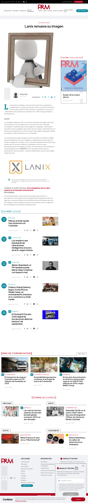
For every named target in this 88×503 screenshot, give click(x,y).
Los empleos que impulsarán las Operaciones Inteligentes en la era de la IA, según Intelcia (22, 245)
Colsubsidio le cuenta (41, 374)
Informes (66, 374)
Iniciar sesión (68, 2)
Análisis (27, 407)
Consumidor (22, 10)
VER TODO (81, 354)
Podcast (49, 10)
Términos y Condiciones (48, 470)
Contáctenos (45, 468)
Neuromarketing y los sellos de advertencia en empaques (77, 441)
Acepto (78, 499)
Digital (40, 10)
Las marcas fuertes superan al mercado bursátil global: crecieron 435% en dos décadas (32, 415)
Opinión (55, 10)
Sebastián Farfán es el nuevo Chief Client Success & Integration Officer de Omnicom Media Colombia (75, 415)
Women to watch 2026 (28, 483)
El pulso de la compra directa (71, 96)
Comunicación (7, 10)
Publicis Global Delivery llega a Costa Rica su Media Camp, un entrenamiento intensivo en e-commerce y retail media (20, 293)
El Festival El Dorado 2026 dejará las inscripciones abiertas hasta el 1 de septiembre (22, 319)
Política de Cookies (20, 501)
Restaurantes (25, 435)
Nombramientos (71, 407)
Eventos (60, 10)
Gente (45, 10)
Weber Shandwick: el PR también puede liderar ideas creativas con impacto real (22, 269)
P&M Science (73, 435)
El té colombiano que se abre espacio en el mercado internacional (27, 189)
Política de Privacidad (47, 473)
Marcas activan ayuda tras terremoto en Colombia (18, 223)
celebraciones (10, 374)
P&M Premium (82, 11)
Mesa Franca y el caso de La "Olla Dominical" (30, 438)
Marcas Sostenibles (30, 10)
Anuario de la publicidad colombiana (47, 465)
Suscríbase (78, 2)
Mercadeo (15, 10)
